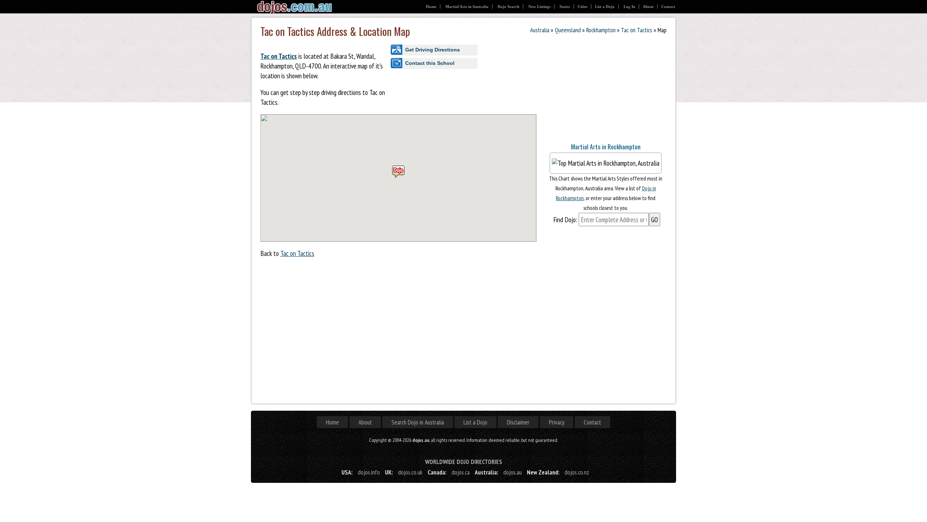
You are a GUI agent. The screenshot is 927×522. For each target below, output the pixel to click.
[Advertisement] (599, 90)
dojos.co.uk (410, 472)
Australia (539, 30)
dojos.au (512, 472)
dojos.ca (461, 472)
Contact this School (429, 63)
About (648, 6)
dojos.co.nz (577, 472)
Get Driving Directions (432, 50)
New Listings (539, 6)
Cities (582, 6)
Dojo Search (508, 6)
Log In (629, 6)
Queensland (568, 30)
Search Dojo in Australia (417, 422)
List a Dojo (604, 6)
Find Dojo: (565, 219)
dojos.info (369, 472)
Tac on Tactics (636, 30)
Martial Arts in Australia (466, 6)
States (564, 6)
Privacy (556, 422)
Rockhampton (601, 30)
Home (431, 6)
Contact (668, 6)
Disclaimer (518, 422)
